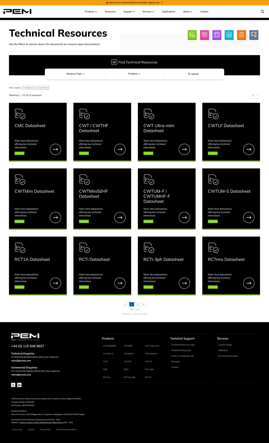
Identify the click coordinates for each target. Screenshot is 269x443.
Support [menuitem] (128, 11)
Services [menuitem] (147, 11)
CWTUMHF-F (151, 353)
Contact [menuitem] (204, 11)
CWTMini (128, 346)
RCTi (126, 369)
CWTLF (148, 361)
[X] (13, 385)
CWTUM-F (129, 353)
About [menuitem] (186, 11)
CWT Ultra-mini (152, 346)
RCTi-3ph (149, 369)
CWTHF (127, 361)
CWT (105, 361)
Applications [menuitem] (168, 11)
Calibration (223, 350)
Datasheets (29, 88)
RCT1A (148, 377)
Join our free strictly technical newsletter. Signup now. (134, 2)
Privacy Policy (45, 429)
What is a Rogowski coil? (182, 356)
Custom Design (225, 344)
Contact (174, 367)
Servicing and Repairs (228, 356)
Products (133, 73)
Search (195, 74)
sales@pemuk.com (21, 360)
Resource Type (74, 73)
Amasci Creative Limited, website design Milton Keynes (41, 422)
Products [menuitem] (89, 11)
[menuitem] (262, 11)
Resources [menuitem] (110, 11)
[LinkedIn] (19, 385)
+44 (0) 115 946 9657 (27, 346)
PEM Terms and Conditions (66, 429)
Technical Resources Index (183, 344)
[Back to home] (17, 11)
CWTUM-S (108, 353)
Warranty (175, 361)
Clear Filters (43, 88)
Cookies (31, 429)
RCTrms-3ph (129, 377)
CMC (105, 369)
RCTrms (106, 377)
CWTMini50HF (109, 346)
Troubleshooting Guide (181, 350)
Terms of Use (17, 429)
